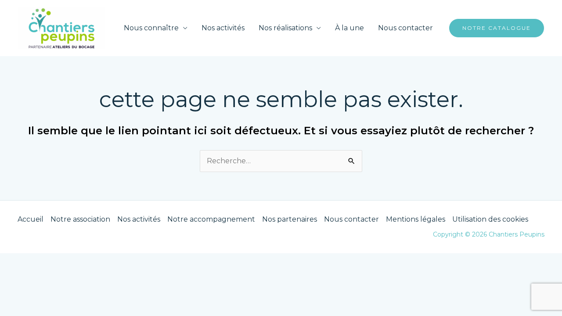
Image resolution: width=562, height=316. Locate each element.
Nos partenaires (289, 219)
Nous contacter (405, 28)
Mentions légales (415, 219)
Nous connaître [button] (151, 28)
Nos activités (223, 28)
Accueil (30, 219)
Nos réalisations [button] (285, 28)
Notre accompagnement (211, 219)
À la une (349, 28)
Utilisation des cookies (490, 219)
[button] (496, 28)
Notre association (80, 219)
